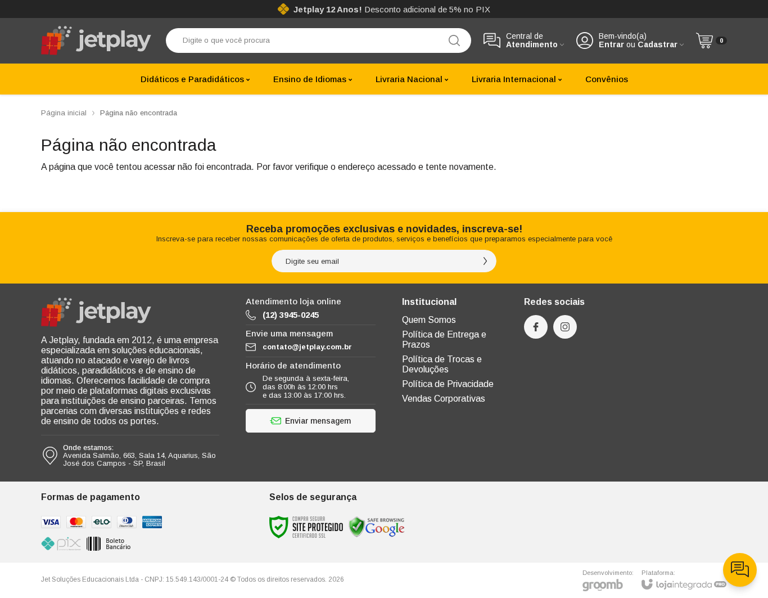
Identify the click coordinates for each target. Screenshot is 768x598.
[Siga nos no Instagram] (565, 327)
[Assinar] (485, 261)
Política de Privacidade (448, 384)
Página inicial (64, 113)
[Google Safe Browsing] (377, 527)
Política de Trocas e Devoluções (442, 364)
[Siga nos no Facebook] (536, 327)
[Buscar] (454, 40)
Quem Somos (429, 320)
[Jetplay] (97, 40)
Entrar (611, 45)
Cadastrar (657, 45)
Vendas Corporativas (443, 398)
